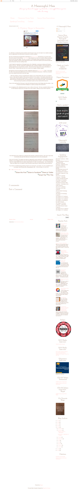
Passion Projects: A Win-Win (61, 243)
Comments (59, 31)
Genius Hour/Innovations (46, 18)
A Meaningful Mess (43, 6)
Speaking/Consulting (17, 21)
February (60, 445)
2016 (58, 425)
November (60, 430)
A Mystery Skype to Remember (61, 432)
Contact (30, 21)
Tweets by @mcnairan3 (60, 344)
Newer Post (12, 219)
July (59, 440)
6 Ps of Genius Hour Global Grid (65, 289)
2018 (58, 422)
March (59, 443)
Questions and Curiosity (60, 71)
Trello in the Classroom (63, 261)
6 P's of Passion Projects (64, 224)
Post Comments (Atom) (19, 221)
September (60, 438)
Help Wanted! (63, 297)
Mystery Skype (35, 56)
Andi (11, 169)
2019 (58, 420)
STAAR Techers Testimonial (61, 381)
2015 (58, 427)
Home (12, 18)
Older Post (50, 219)
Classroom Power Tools (26, 18)
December (60, 428)
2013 (58, 450)
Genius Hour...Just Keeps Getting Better (65, 233)
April (59, 442)
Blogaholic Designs (46, 488)
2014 (58, 448)
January (59, 446)
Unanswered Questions (63, 270)
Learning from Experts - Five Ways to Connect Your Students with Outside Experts (64, 308)
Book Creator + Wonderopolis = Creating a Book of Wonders (64, 252)
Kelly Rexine (25, 57)
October (59, 437)
